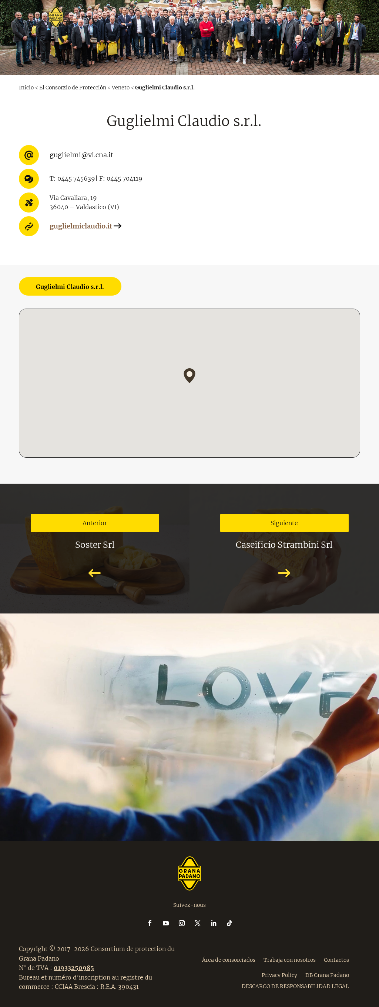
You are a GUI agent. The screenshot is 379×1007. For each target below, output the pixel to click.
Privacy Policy (279, 975)
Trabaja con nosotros (290, 959)
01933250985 (74, 967)
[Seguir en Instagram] (186, 923)
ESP (199, 55)
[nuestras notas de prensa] (189, 169)
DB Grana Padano (327, 975)
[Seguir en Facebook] (154, 923)
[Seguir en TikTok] (229, 923)
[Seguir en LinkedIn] (218, 923)
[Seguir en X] (202, 923)
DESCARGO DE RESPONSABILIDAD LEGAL (295, 986)
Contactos (336, 959)
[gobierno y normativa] (189, 296)
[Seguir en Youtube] (170, 923)
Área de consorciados (228, 959)
